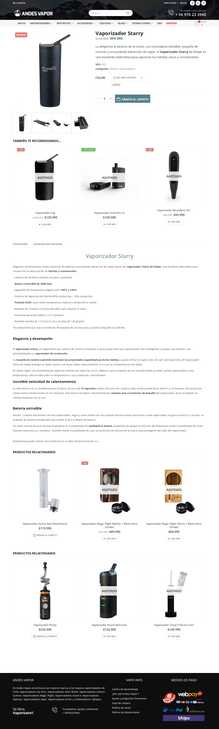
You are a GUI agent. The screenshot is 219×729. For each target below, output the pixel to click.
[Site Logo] (34, 13)
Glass (121, 23)
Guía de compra (121, 703)
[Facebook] (192, 3)
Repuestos (63, 23)
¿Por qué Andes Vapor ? (125, 693)
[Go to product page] (45, 489)
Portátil (113, 68)
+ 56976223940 (71, 712)
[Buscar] (128, 13)
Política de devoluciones (126, 712)
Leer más (46, 224)
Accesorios (84, 23)
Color (100, 78)
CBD (159, 23)
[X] (198, 3)
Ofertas (171, 23)
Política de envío (121, 707)
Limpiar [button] (116, 84)
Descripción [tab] (20, 244)
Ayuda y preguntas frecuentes (129, 698)
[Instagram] (203, 3)
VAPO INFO (170, 3)
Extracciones (141, 23)
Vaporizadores (40, 23)
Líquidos (105, 23)
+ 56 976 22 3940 (190, 15)
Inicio (21, 23)
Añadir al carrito (135, 99)
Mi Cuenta (19, 3)
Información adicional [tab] (48, 244)
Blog (183, 3)
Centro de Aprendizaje (125, 689)
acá (97, 441)
